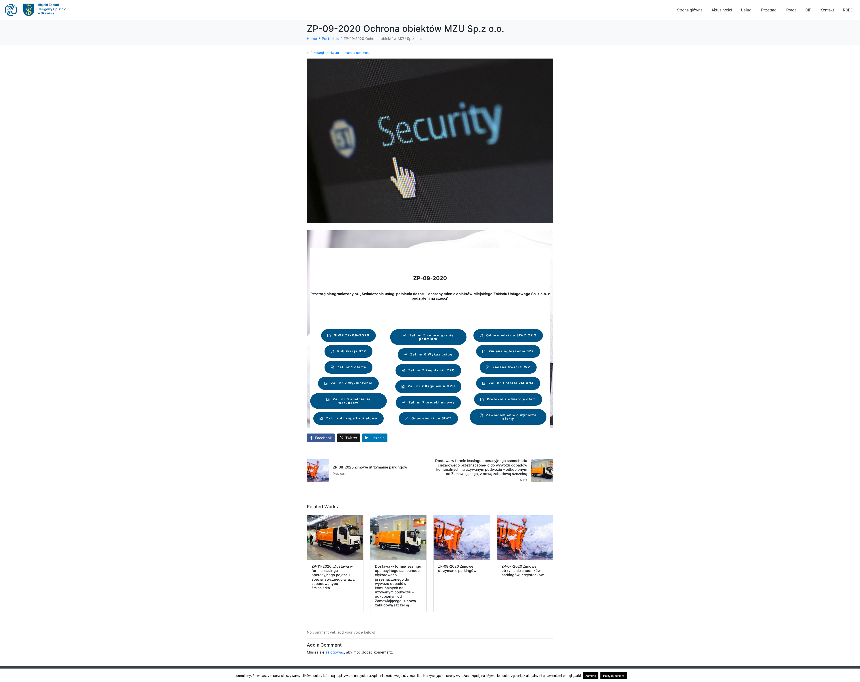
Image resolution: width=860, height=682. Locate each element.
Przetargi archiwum (324, 52)
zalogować (334, 652)
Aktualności (722, 10)
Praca (791, 10)
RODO (848, 10)
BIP (808, 10)
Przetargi (769, 10)
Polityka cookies (614, 676)
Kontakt (827, 10)
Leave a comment (357, 52)
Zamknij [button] (590, 676)
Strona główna (690, 10)
